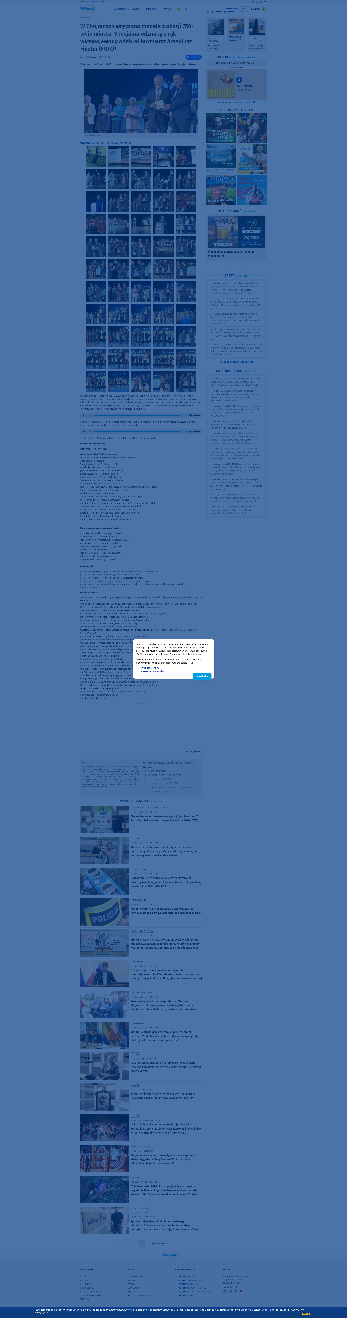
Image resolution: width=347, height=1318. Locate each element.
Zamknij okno (202, 676)
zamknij (306, 1314)
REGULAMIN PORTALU (150, 668)
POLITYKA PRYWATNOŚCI (152, 671)
